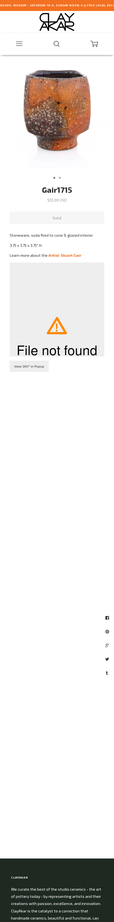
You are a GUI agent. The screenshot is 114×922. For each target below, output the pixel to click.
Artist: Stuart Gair (64, 255)
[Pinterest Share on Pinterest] (108, 631)
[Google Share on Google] (108, 645)
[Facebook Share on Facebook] (108, 618)
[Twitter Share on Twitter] (107, 659)
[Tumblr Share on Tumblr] (107, 673)
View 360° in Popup (29, 366)
